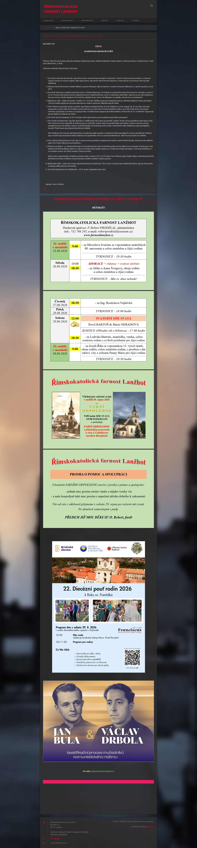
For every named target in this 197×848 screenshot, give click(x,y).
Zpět (45, 189)
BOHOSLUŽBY (48, 20)
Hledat (151, 6)
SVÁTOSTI (105, 20)
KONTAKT (136, 20)
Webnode (150, 826)
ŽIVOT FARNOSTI (67, 20)
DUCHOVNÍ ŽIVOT (87, 20)
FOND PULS (120, 20)
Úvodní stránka (48, 28)
